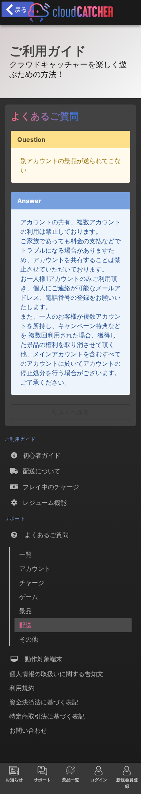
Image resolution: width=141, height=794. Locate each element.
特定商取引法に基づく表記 (47, 716)
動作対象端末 (40, 659)
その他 (28, 639)
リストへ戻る (70, 412)
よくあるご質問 (44, 535)
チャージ (31, 583)
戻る (19, 9)
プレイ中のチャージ (49, 487)
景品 (25, 611)
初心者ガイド (39, 455)
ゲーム (28, 597)
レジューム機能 (43, 502)
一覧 (25, 554)
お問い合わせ (28, 730)
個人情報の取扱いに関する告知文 (56, 674)
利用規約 (21, 688)
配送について (39, 471)
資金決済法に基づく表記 (43, 702)
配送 (25, 625)
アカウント (35, 568)
